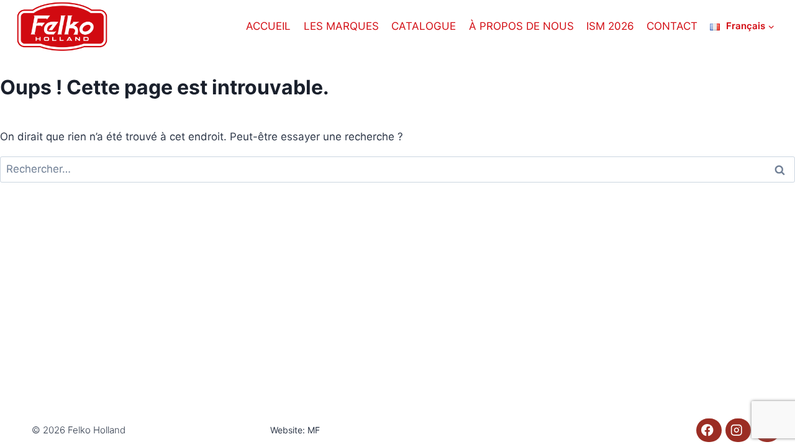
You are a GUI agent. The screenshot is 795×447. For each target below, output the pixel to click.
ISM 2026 (610, 26)
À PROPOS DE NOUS (521, 26)
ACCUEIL (268, 26)
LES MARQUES (341, 26)
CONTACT (672, 26)
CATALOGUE (423, 26)
